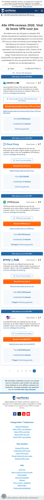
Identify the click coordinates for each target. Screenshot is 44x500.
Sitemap (22, 480)
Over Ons (22, 470)
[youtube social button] (28, 414)
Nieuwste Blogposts (22, 427)
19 (30, 371)
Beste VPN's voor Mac (22, 432)
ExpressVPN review (22, 448)
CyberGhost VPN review (22, 451)
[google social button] (23, 414)
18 (26, 371)
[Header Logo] (8, 11)
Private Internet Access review (22, 456)
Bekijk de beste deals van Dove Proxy (22, 171)
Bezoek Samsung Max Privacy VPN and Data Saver (23, 106)
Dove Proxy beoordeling (23, 160)
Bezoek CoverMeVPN (21, 339)
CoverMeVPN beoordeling (23, 333)
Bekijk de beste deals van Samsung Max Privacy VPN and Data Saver (22, 112)
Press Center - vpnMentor (22, 483)
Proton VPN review (22, 453)
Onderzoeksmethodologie (22, 488)
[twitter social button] (19, 414)
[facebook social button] (14, 414)
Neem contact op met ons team (22, 472)
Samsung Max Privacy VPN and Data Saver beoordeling (23, 100)
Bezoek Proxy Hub (21, 281)
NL (36, 11)
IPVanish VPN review (22, 459)
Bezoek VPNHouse (21, 224)
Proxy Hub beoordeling (23, 276)
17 (22, 371)
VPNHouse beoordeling (23, 218)
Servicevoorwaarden (22, 478)
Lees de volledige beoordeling (14, 93)
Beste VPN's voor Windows (22, 429)
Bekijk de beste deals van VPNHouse (22, 228)
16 (18, 371)
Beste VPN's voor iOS (22, 434)
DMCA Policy (22, 485)
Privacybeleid (22, 475)
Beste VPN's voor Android (22, 437)
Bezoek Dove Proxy (21, 166)
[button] (4, 496)
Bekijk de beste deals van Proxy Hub (22, 286)
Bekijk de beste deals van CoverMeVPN (22, 344)
